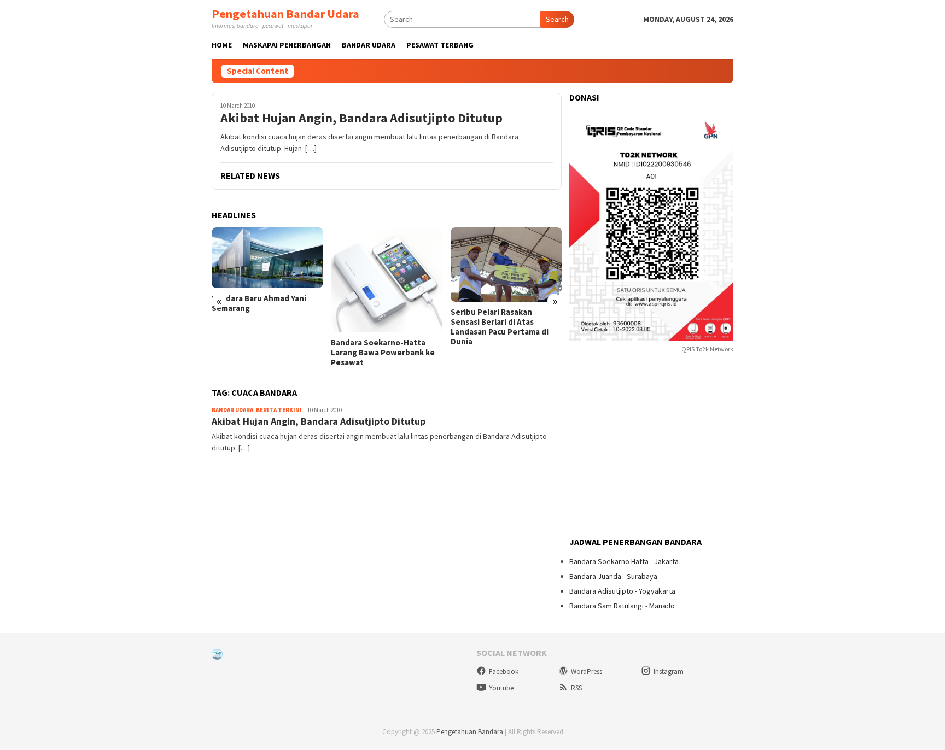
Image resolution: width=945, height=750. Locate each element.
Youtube (501, 688)
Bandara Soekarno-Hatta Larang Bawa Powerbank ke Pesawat (266, 352)
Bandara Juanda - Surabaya (613, 576)
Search (557, 19)
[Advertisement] (651, 446)
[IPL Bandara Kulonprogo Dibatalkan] (508, 262)
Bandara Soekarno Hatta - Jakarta (624, 561)
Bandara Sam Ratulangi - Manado (622, 606)
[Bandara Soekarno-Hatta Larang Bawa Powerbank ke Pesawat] (269, 279)
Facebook (503, 671)
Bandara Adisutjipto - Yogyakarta (622, 591)
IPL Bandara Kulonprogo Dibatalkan (498, 313)
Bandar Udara (232, 410)
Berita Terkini (279, 410)
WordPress (586, 671)
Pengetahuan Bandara (469, 731)
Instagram (669, 671)
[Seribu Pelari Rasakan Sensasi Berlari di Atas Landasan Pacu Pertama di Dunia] (388, 264)
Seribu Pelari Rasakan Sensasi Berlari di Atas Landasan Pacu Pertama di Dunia (382, 327)
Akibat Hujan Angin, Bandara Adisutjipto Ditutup (361, 118)
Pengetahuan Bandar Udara (285, 13)
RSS (576, 688)
